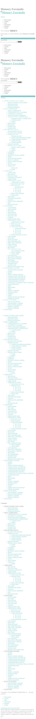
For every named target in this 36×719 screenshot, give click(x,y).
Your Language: (5, 30)
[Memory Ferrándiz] (13, 12)
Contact (6, 21)
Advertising (7, 24)
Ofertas (3, 17)
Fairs (5, 23)
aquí (2, 716)
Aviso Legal (16, 708)
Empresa (6, 26)
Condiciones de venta (7, 708)
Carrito (6, 27)
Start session (7, 20)
